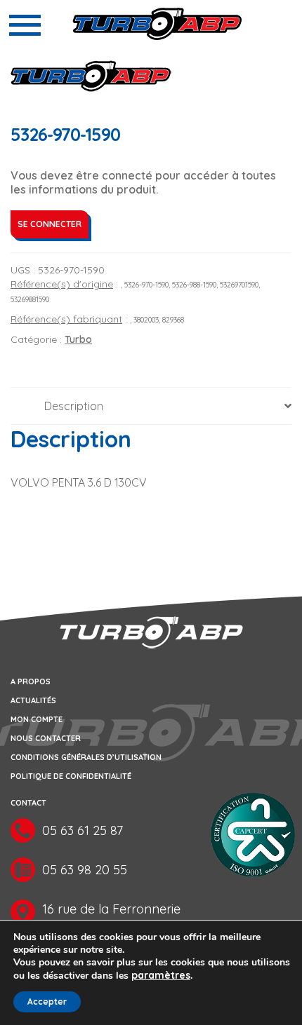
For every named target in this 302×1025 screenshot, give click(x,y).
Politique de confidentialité (71, 776)
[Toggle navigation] (25, 25)
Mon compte (37, 719)
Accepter (47, 1001)
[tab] (151, 406)
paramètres (160, 975)
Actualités (33, 700)
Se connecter (49, 224)
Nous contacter (46, 738)
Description (73, 406)
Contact (28, 803)
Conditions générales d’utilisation (86, 757)
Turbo (78, 339)
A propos (31, 681)
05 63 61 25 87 (82, 830)
